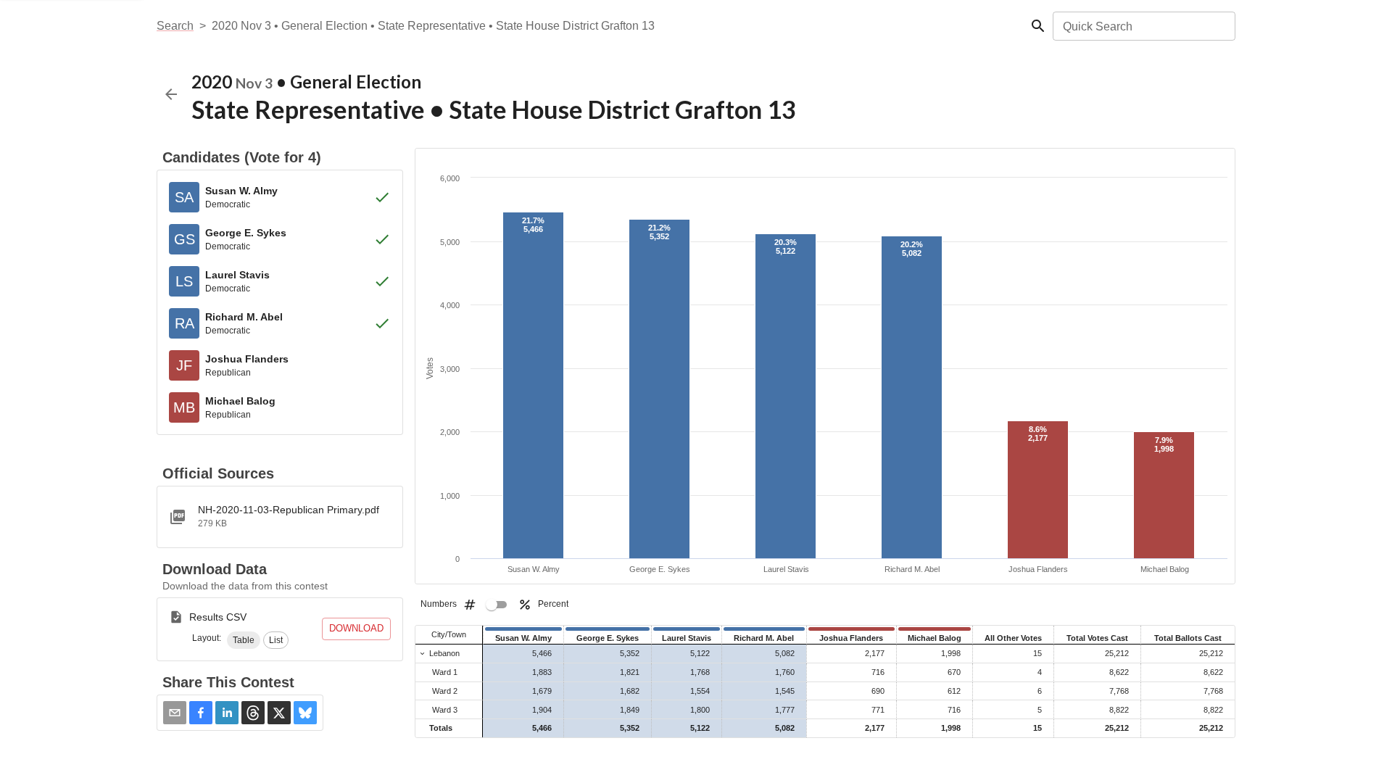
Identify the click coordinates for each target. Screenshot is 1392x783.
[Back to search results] (171, 94)
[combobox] (1143, 26)
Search (175, 26)
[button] (243, 640)
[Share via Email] (174, 712)
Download (356, 628)
